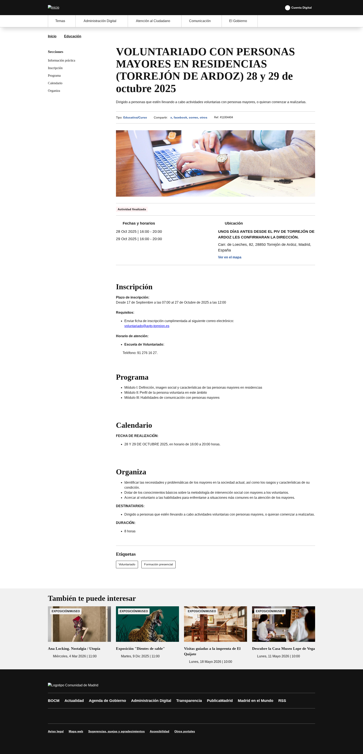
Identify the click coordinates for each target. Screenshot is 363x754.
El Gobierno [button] (238, 21)
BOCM (53, 701)
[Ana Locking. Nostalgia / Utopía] (79, 632)
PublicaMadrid (220, 701)
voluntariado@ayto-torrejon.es (146, 326)
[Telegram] (154, 716)
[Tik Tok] (129, 716)
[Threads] (167, 716)
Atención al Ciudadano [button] (153, 21)
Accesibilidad (159, 731)
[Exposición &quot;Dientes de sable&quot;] (147, 632)
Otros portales (184, 731)
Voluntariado (127, 564)
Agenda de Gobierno (107, 701)
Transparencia (189, 701)
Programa (54, 75)
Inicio (52, 36)
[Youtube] (91, 716)
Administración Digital (151, 701)
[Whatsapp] (117, 716)
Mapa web (76, 731)
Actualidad (74, 701)
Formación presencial (158, 564)
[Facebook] (54, 716)
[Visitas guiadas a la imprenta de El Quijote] (215, 635)
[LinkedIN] (104, 716)
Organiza (54, 90)
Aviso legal (56, 731)
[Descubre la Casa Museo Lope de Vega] (283, 632)
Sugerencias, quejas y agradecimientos (116, 731)
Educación (72, 36)
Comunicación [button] (200, 21)
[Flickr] (142, 716)
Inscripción (55, 68)
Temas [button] (60, 21)
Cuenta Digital (301, 7)
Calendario (55, 83)
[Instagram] (66, 716)
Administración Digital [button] (100, 21)
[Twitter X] (79, 716)
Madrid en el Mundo (255, 701)
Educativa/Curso (135, 117)
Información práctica (61, 60)
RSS (282, 701)
